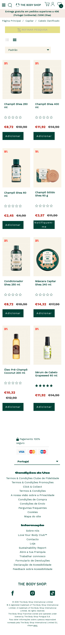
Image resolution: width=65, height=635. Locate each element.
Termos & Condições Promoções (33, 482)
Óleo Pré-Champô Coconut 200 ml (16, 371)
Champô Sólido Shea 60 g (45, 194)
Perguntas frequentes (32, 507)
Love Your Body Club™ (32, 535)
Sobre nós (32, 530)
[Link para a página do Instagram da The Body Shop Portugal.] (32, 593)
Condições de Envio (32, 503)
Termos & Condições (32, 490)
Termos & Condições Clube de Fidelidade (32, 478)
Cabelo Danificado (49, 20)
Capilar (30, 20)
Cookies (33, 512)
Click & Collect (32, 486)
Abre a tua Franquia (33, 551)
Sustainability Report (32, 547)
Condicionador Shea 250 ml (13, 283)
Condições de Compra (32, 499)
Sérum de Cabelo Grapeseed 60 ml (46, 374)
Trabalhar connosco (33, 556)
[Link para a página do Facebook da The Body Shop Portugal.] (12, 593)
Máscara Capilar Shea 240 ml (45, 283)
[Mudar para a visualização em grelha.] (14, 40)
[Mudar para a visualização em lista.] (7, 40)
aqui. (35, 625)
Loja (32, 543)
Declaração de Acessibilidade (32, 564)
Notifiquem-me (44, 224)
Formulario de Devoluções (33, 560)
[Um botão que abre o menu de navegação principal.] (3, 5)
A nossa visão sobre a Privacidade (32, 495)
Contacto (32, 539)
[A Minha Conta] (53, 5)
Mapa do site (32, 516)
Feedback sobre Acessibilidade (32, 569)
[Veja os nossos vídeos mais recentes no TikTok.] (52, 593)
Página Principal (11, 20)
